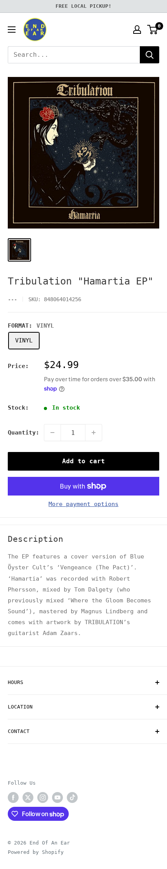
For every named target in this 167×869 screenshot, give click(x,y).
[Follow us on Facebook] (13, 797)
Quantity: (23, 432)
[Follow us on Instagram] (42, 797)
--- (12, 299)
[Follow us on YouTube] (57, 797)
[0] (153, 29)
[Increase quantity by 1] (93, 432)
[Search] (149, 54)
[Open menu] (12, 29)
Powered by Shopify (36, 852)
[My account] (137, 29)
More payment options (83, 504)
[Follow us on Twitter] (28, 797)
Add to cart (83, 461)
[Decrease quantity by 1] (52, 432)
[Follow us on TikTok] (72, 797)
